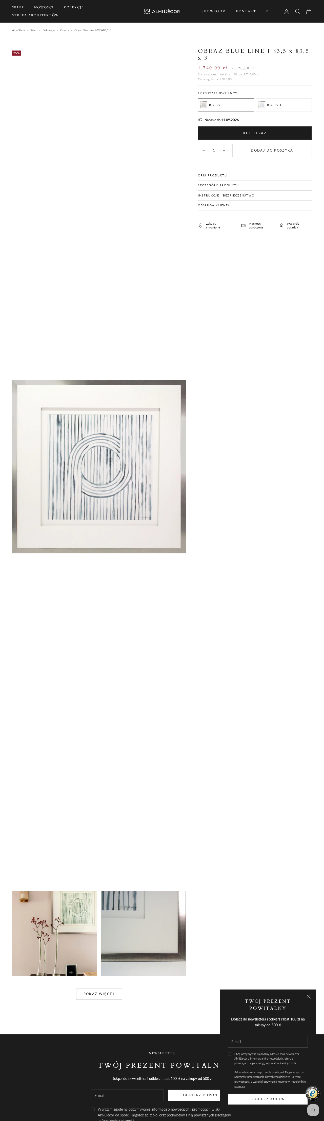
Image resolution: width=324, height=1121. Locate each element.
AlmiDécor (18, 30)
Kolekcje (74, 7)
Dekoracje (49, 30)
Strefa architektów (35, 15)
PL (268, 11)
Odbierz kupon (268, 1099)
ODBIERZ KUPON (200, 1095)
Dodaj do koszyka (272, 150)
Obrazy (64, 30)
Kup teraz (255, 133)
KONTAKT (246, 11)
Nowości (44, 7)
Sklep (18, 7)
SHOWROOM (214, 11)
